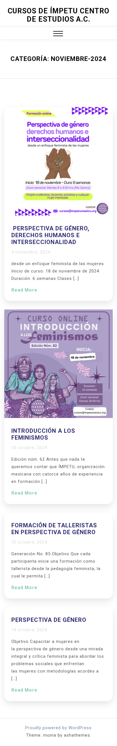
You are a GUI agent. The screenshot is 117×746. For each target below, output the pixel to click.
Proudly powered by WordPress (58, 727)
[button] (58, 34)
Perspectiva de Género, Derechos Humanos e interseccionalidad (50, 235)
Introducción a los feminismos (43, 434)
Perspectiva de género (48, 619)
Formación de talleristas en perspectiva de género (54, 529)
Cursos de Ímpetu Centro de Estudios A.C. (58, 15)
